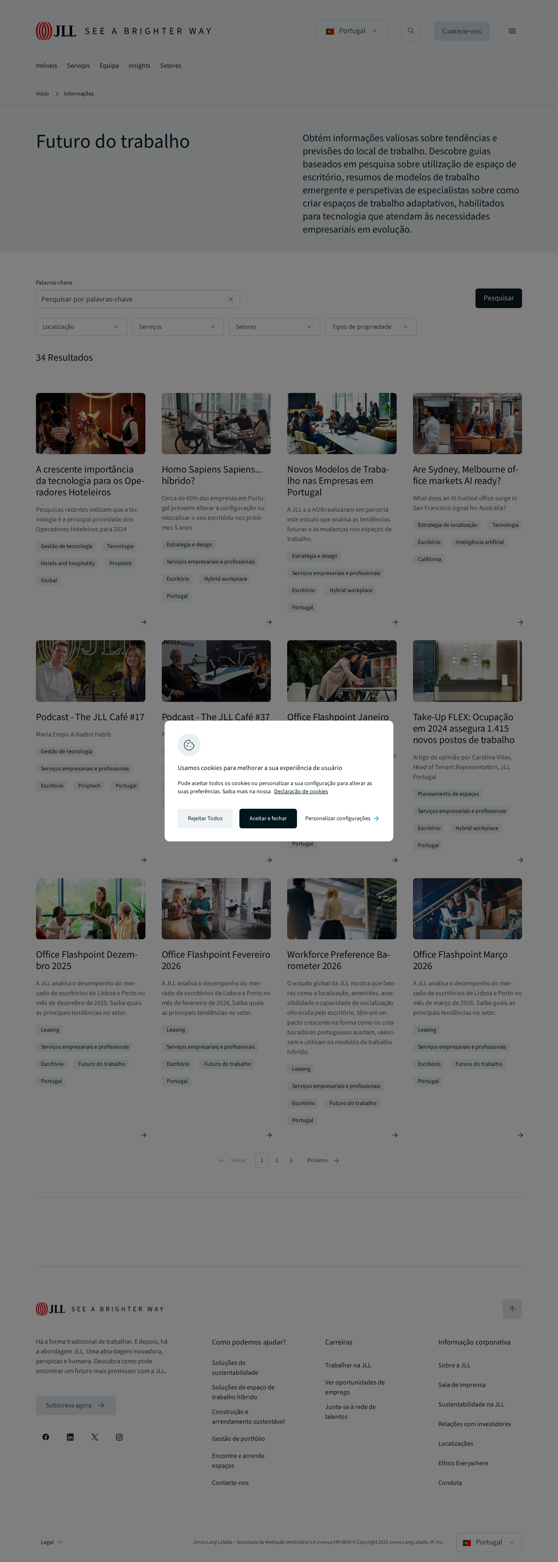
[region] (279, 781)
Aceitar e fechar (268, 818)
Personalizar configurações (342, 818)
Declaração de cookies (301, 792)
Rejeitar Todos (205, 818)
